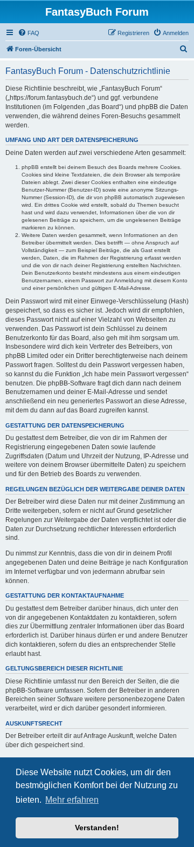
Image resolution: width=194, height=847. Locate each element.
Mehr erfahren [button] (72, 799)
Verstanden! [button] (97, 827)
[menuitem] (28, 32)
